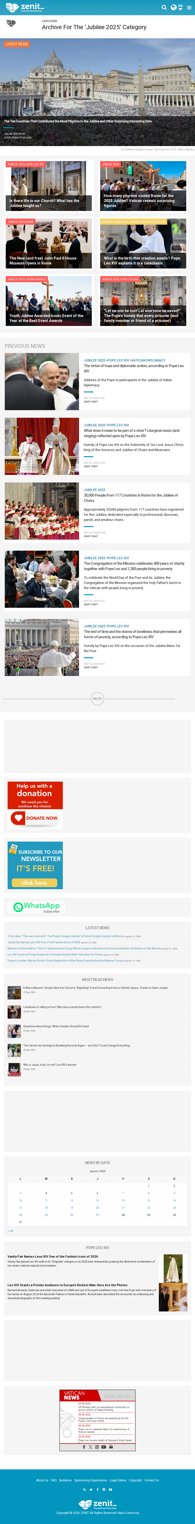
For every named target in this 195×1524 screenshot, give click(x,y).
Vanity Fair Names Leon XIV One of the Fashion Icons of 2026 (44, 942)
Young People (36, 279)
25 (46, 1214)
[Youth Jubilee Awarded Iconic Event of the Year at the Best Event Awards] (49, 301)
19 (71, 1207)
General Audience (115, 222)
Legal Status (118, 1480)
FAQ (54, 1480)
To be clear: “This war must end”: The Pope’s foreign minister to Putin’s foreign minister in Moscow (66, 936)
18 (46, 1207)
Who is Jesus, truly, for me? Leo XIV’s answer (50, 1064)
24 (20, 1214)
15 (148, 1200)
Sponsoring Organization (90, 1480)
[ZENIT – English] (54, 7)
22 (148, 1207)
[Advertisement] (97, 746)
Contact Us (152, 1480)
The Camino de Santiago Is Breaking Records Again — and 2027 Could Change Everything (76, 1045)
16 (174, 1200)
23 (174, 1207)
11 (46, 1200)
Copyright (135, 1480)
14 (123, 1200)
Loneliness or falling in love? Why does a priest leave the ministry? (62, 1007)
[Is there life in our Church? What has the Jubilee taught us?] (49, 186)
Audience (65, 1480)
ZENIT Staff (91, 401)
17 (20, 1207)
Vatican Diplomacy (148, 360)
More (97, 698)
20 (97, 1207)
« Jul (10, 1230)
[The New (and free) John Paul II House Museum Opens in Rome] (49, 243)
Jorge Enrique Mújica (17, 137)
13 (97, 1200)
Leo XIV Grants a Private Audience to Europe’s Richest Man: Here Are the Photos (55, 954)
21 (123, 1207)
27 (97, 1214)
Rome (30, 222)
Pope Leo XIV (35, 164)
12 (71, 1200)
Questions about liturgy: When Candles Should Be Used (56, 1026)
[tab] (79, 1395)
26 (71, 1214)
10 (20, 1200)
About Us (42, 1480)
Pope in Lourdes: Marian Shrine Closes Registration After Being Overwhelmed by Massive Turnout (66, 960)
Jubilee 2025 (16, 164)
